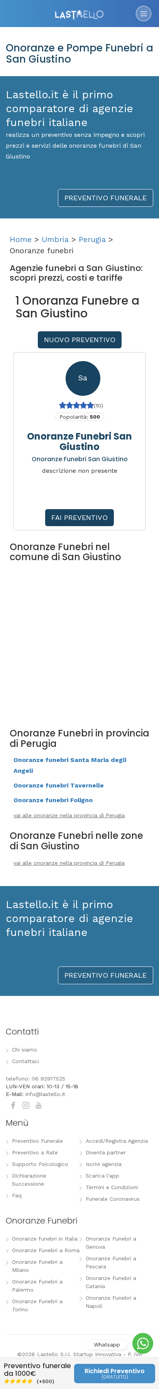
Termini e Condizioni (112, 1187)
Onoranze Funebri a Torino (37, 1305)
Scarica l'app (102, 1176)
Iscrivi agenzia (104, 1164)
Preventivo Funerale (37, 1141)
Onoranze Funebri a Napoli (111, 1302)
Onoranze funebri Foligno (53, 800)
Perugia (92, 239)
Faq (17, 1195)
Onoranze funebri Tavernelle (59, 785)
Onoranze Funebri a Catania (111, 1282)
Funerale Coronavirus (113, 1199)
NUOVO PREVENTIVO (79, 340)
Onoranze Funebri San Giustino (79, 441)
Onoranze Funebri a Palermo (37, 1285)
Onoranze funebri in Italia (45, 1239)
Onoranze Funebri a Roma (46, 1250)
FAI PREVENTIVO (79, 517)
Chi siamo (24, 1049)
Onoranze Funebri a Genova (111, 1243)
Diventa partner (106, 1152)
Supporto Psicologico (40, 1164)
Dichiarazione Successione (29, 1180)
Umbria (55, 239)
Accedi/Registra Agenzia (117, 1141)
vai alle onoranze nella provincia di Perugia (69, 815)
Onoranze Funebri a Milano (37, 1266)
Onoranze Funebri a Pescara (111, 1262)
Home (21, 239)
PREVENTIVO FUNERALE (105, 198)
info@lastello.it (45, 1094)
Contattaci (25, 1061)
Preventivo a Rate (35, 1152)
